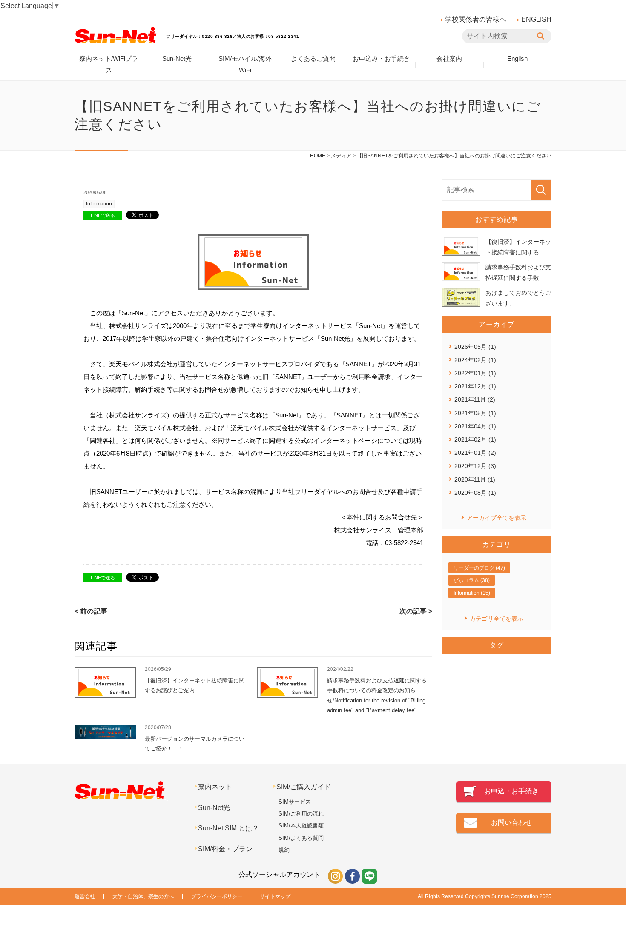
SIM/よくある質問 (301, 838)
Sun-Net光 (177, 58)
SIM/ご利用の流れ (301, 813)
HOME (317, 156)
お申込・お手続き (511, 791)
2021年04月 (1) (475, 426)
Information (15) (472, 593)
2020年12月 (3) (475, 465)
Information (99, 204)
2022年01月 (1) (475, 373)
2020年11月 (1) (474, 479)
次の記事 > (415, 611)
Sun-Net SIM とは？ (228, 828)
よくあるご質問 (313, 58)
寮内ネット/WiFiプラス (108, 64)
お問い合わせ (511, 822)
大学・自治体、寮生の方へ (143, 896)
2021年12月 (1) (475, 386)
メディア (341, 156)
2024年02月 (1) (475, 360)
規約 (284, 850)
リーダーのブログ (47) (479, 568)
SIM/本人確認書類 (301, 825)
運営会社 (85, 896)
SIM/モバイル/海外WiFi (245, 64)
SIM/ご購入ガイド (303, 786)
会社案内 (449, 58)
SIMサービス (295, 802)
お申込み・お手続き (381, 58)
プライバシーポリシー (216, 896)
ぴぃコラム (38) (472, 580)
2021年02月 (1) (475, 439)
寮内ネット (215, 786)
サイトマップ (275, 896)
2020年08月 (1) (475, 492)
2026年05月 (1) (475, 346)
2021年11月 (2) (474, 399)
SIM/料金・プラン (225, 849)
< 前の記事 (91, 611)
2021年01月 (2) (475, 452)
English (517, 58)
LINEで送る (103, 215)
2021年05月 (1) (475, 413)
